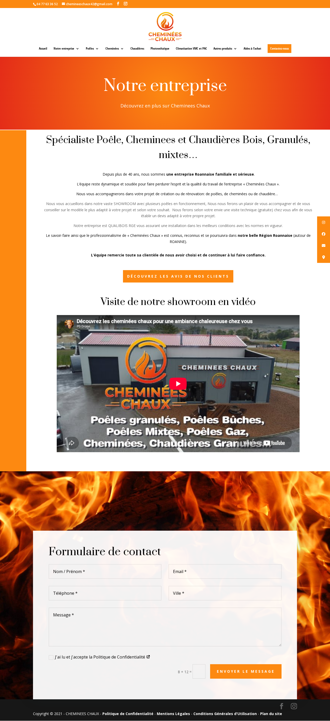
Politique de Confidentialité (127, 713)
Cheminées (112, 49)
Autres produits (222, 49)
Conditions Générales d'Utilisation (225, 713)
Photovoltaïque (160, 49)
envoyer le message (246, 671)
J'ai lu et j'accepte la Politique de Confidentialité (100, 657)
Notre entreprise (64, 49)
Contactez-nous (279, 48)
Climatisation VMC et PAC (191, 49)
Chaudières (137, 49)
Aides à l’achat (252, 49)
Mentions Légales (173, 713)
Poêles (90, 49)
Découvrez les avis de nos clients (178, 276)
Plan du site (271, 713)
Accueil (43, 49)
